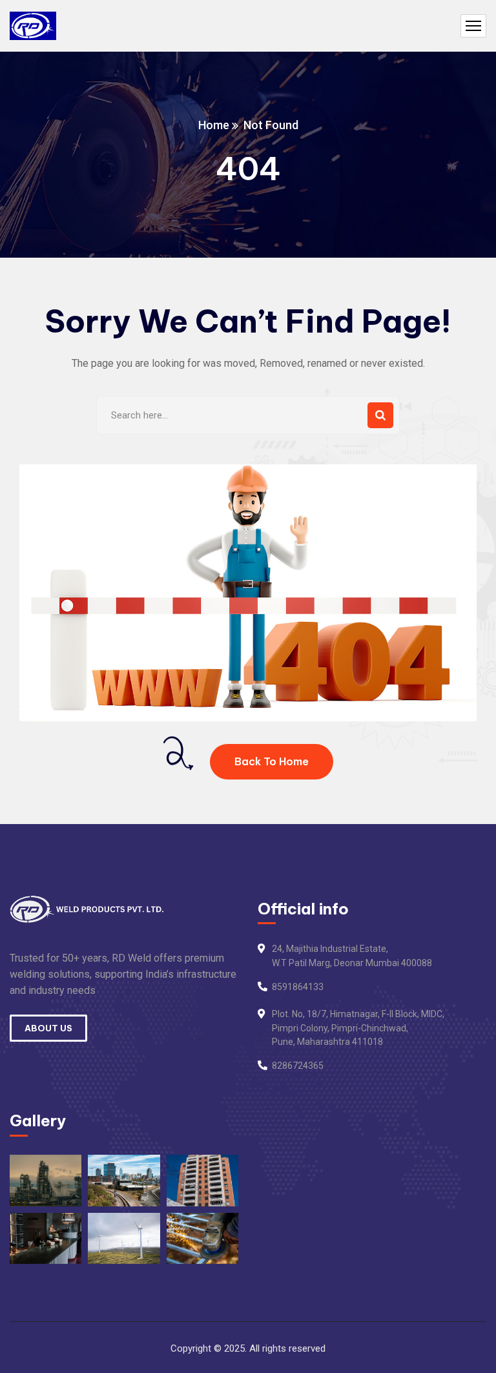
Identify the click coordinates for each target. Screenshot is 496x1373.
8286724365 (298, 1065)
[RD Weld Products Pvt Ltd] (33, 26)
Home (213, 125)
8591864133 (298, 987)
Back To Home (271, 761)
